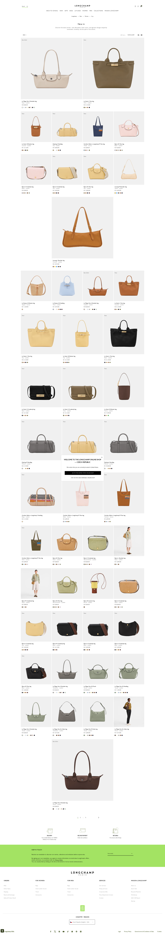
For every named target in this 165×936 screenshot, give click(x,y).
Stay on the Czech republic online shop (83, 477)
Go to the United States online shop (83, 473)
